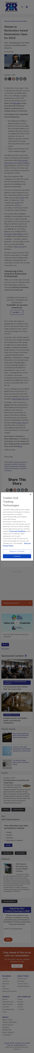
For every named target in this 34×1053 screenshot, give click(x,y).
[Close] (30, 495)
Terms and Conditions (17, 531)
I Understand (17, 556)
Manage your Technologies (17, 551)
